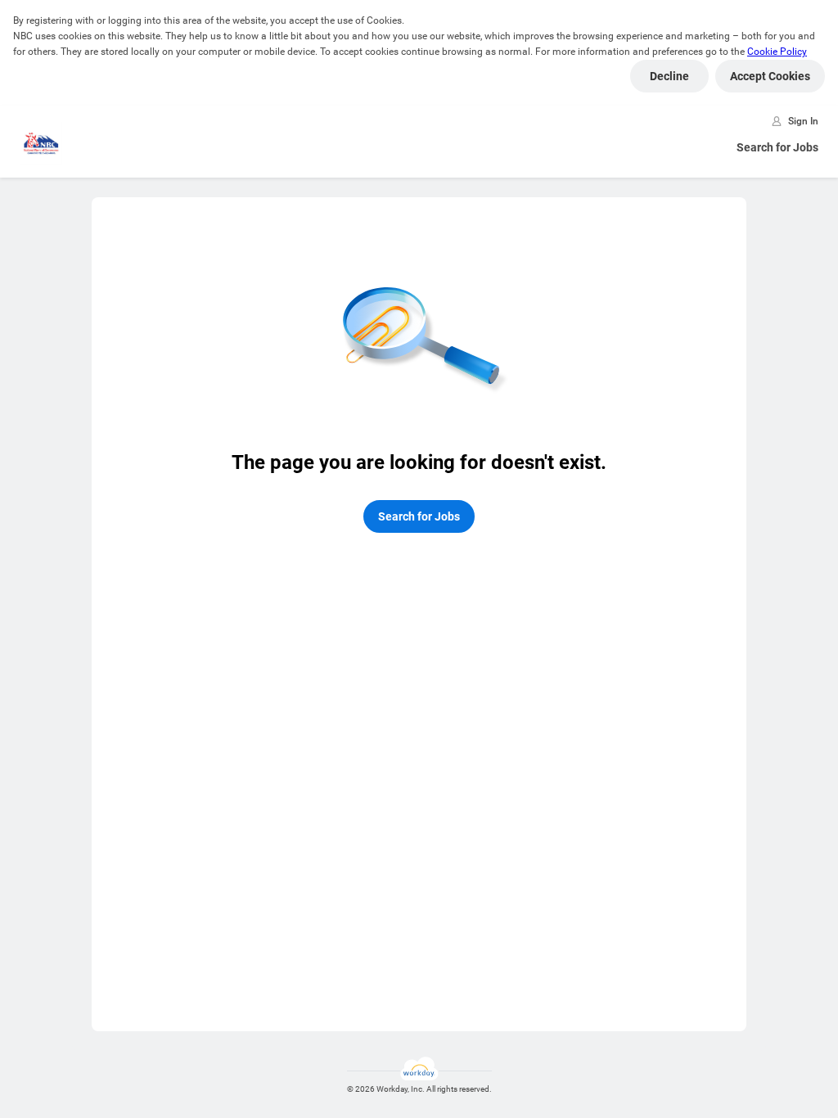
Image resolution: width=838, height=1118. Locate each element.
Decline (669, 76)
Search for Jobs (777, 147)
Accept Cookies (770, 76)
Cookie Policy (777, 51)
